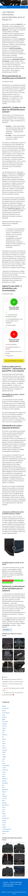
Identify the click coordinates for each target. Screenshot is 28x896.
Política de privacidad (16, 882)
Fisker (4, 743)
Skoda (4, 813)
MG (3, 785)
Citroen (4, 726)
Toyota (4, 827)
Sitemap (5, 886)
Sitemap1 (10, 886)
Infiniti (5, 677)
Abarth (4, 706)
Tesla (3, 825)
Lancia (4, 767)
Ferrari (4, 739)
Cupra (4, 728)
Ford (3, 745)
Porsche (4, 798)
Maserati (4, 778)
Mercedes (5, 783)
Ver (10, 629)
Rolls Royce (5, 805)
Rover (3, 807)
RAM (3, 800)
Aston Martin (6, 712)
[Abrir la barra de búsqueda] (26, 7)
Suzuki (4, 822)
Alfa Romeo (5, 708)
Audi (3, 715)
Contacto (5, 882)
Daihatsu (4, 734)
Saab (3, 809)
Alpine (4, 710)
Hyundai (4, 750)
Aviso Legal (18, 884)
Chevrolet (5, 721)
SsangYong (5, 818)
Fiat (3, 741)
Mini (3, 787)
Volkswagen (5, 831)
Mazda (4, 781)
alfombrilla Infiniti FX (8, 681)
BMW (3, 719)
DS (3, 737)
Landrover (5, 770)
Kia (3, 761)
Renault (4, 803)
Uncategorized (6, 829)
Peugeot (4, 796)
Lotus (3, 774)
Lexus (4, 772)
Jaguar (4, 756)
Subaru (4, 820)
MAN (3, 776)
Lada (3, 763)
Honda (4, 748)
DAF (3, 732)
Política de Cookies (8, 884)
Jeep (3, 759)
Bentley (4, 717)
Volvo (3, 833)
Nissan (4, 792)
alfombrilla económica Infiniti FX (13, 679)
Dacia (3, 730)
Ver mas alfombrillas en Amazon (14, 361)
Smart (4, 816)
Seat (3, 811)
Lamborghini (5, 765)
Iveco (3, 754)
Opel (3, 794)
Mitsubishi (5, 789)
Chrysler (4, 723)
